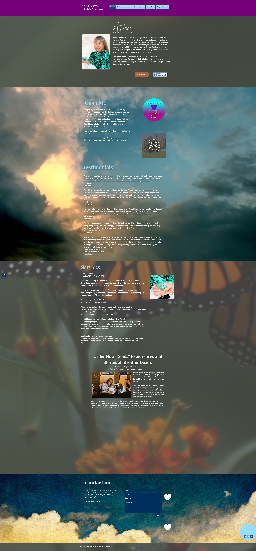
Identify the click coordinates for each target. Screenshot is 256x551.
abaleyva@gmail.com (93, 501)
